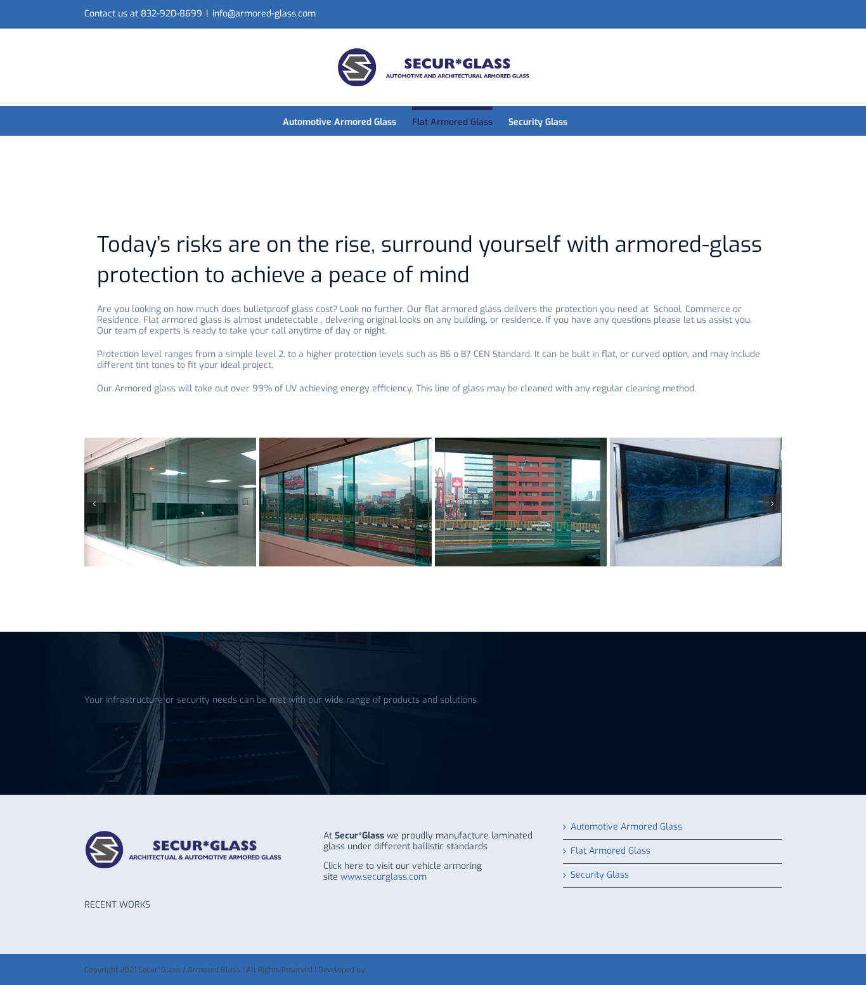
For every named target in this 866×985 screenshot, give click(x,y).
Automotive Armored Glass (626, 827)
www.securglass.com (383, 877)
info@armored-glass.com (264, 14)
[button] (93, 503)
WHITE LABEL (389, 970)
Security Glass (600, 875)
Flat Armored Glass (610, 851)
